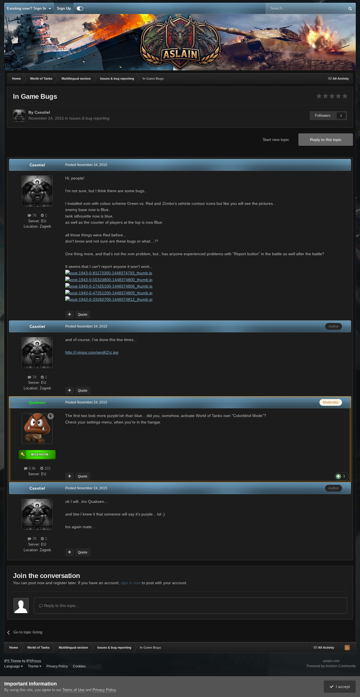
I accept (342, 686)
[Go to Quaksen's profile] (37, 428)
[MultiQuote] (69, 315)
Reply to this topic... (61, 605)
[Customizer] (80, 8)
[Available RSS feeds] (347, 647)
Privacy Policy (57, 666)
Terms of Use (73, 690)
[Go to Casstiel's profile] (19, 115)
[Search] (350, 8)
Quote (82, 315)
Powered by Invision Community (331, 666)
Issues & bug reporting (89, 118)
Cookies (79, 666)
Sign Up (64, 8)
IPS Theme (12, 661)
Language (12, 666)
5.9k (32, 468)
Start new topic (276, 139)
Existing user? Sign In (27, 8)
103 (46, 468)
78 (33, 215)
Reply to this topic (325, 139)
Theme (33, 666)
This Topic (329, 8)
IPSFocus (33, 661)
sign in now (131, 583)
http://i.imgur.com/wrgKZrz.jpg (91, 352)
